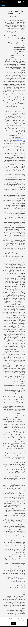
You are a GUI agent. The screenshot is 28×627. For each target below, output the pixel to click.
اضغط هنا (14, 620)
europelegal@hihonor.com (18, 580)
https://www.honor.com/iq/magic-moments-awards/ (16, 139)
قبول (13, 623)
